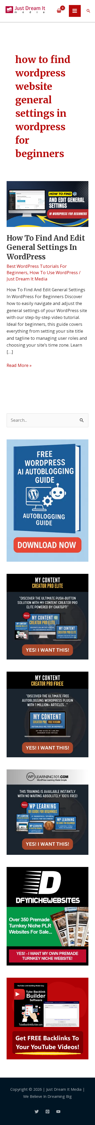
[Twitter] (37, 1111)
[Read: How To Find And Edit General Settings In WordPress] (47, 204)
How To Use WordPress (54, 272)
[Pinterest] (47, 1111)
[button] (88, 10)
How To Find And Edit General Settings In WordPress (46, 247)
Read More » (19, 365)
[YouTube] (58, 1111)
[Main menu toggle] (75, 11)
